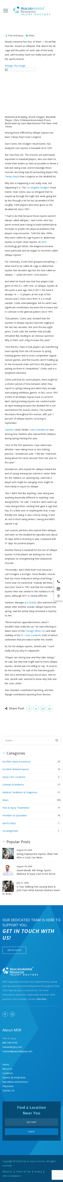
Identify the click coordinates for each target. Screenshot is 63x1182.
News (32, 35)
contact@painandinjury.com (17, 1051)
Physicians (8, 1086)
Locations (7, 1073)
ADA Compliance (12, 1175)
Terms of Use (23, 1171)
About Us (7, 1068)
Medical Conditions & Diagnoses (19, 792)
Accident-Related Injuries (15, 769)
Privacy (38, 1171)
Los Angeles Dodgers (37, 187)
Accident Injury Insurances (16, 761)
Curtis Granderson (39, 429)
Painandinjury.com (12, 1046)
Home (5, 1064)
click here (41, 999)
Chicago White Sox (35, 630)
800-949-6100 (9, 1042)
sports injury (9, 823)
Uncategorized (10, 830)
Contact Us (8, 1090)
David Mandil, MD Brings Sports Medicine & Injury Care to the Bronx (36, 872)
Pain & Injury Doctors (33, 1161)
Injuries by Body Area (13, 1077)
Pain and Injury (15, 35)
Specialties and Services (15, 1081)
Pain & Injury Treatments (16, 807)
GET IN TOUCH (14, 950)
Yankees (9, 429)
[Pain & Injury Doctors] (31, 11)
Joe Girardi (30, 602)
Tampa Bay (11, 176)
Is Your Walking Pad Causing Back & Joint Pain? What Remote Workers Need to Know (30, 890)
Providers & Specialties (14, 815)
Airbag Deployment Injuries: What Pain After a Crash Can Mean (37, 855)
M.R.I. (44, 241)
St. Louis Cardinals (31, 635)
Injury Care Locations (13, 776)
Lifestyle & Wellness (13, 784)
